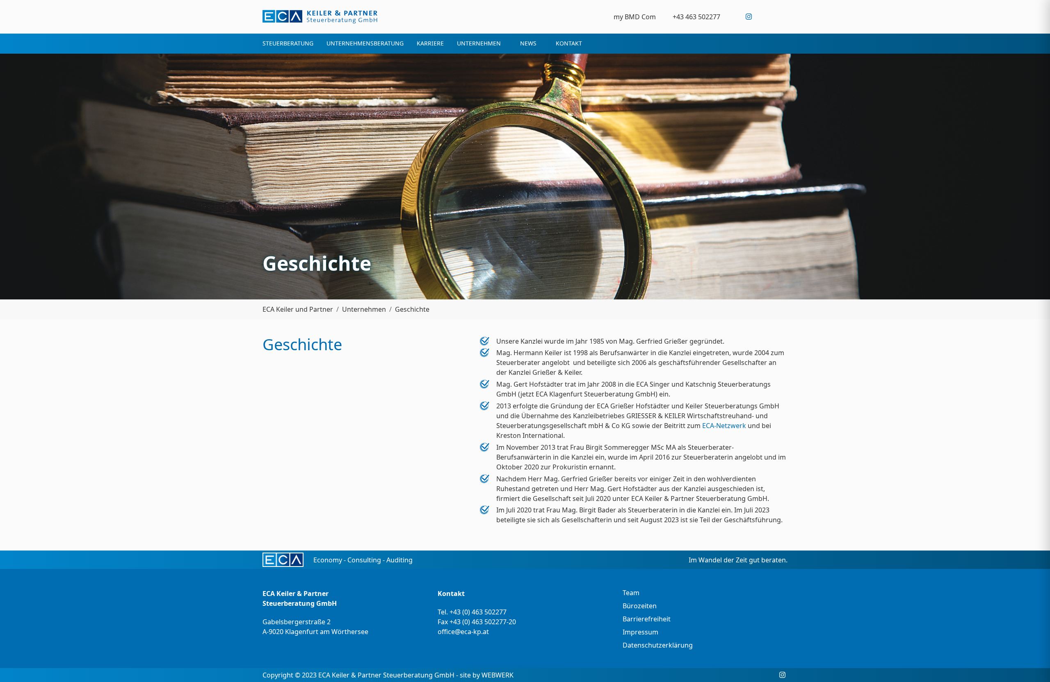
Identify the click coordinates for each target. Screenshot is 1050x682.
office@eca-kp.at (463, 631)
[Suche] (782, 17)
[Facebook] (732, 17)
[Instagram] (749, 17)
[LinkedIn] (765, 17)
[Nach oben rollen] (1032, 664)
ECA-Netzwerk (724, 425)
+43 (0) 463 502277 (478, 611)
